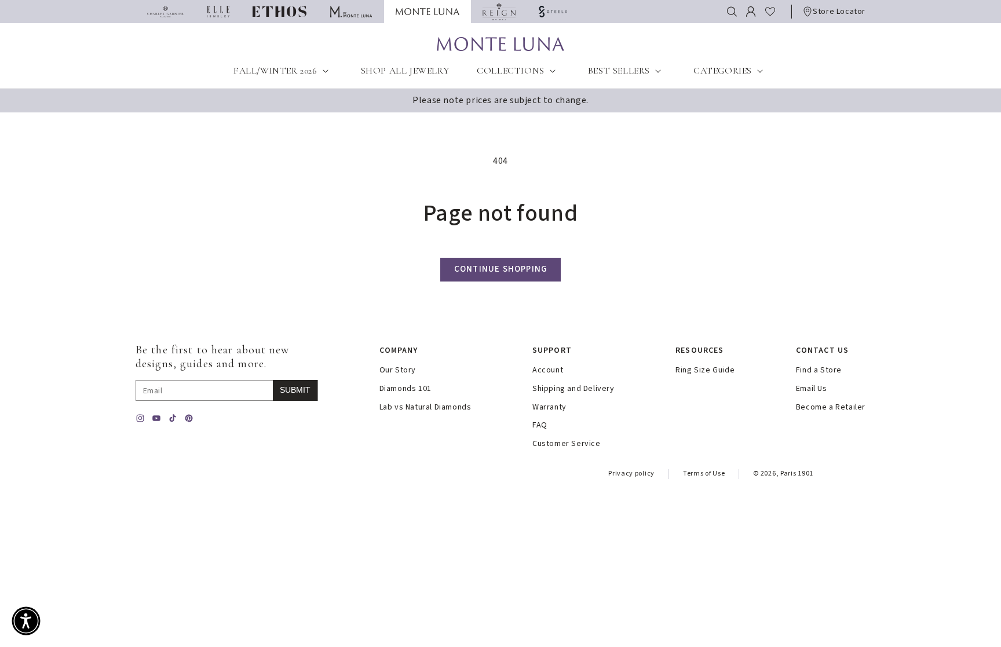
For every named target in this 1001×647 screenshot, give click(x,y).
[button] (732, 11)
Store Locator (839, 11)
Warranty (549, 407)
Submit (295, 389)
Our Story (397, 370)
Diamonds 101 (405, 388)
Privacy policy (631, 473)
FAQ (539, 425)
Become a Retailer (830, 407)
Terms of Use (704, 473)
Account (547, 370)
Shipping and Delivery (573, 388)
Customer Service (566, 443)
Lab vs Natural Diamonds (425, 407)
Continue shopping (500, 269)
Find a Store (819, 370)
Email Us (811, 388)
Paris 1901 (796, 473)
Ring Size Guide (705, 370)
